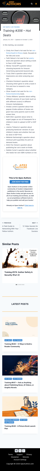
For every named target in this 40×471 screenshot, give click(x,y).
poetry (31, 58)
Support (20, 454)
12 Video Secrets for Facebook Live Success (30, 227)
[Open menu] (36, 3)
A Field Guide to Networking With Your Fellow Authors (10, 227)
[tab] (16, 284)
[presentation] (20, 258)
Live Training (15, 27)
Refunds (26, 457)
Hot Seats (6, 27)
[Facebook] (16, 450)
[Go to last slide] (5, 265)
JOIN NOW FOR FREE (20, 182)
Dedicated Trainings (12, 419)
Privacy (29, 454)
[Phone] (23, 450)
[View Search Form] (31, 3)
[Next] (34, 265)
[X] (20, 450)
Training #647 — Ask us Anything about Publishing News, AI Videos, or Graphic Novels (19, 385)
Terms (10, 454)
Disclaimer (15, 457)
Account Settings (20, 460)
